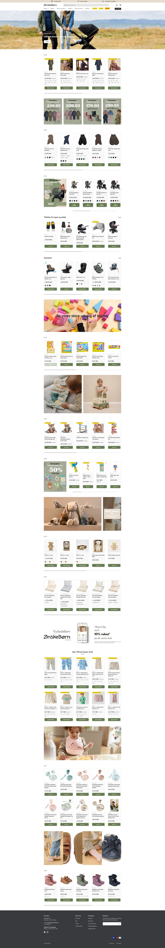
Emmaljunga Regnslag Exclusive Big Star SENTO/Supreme (81, 238)
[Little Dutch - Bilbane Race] (82, 428)
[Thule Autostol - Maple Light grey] (66, 268)
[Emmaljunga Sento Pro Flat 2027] (102, 184)
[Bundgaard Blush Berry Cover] (51, 880)
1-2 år (78, 155)
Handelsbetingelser (92, 926)
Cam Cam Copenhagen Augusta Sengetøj (113, 596)
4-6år (85, 155)
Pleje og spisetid (78, 8)
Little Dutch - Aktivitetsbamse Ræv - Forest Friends (65, 439)
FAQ (76, 921)
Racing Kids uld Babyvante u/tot (114, 149)
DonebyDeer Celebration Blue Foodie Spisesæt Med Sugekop (50, 786)
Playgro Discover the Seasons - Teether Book (102, 476)
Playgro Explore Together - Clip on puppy (87, 477)
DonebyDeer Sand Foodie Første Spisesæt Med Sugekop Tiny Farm (82, 816)
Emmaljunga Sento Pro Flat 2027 (102, 193)
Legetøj (52, 8)
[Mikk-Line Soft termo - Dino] (82, 64)
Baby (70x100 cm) (79, 602)
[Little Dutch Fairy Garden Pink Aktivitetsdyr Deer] (51, 428)
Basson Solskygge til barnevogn (112, 237)
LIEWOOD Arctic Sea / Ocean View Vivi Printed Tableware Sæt (113, 816)
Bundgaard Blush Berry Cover (50, 890)
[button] (120, 5)
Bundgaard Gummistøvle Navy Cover (113, 890)
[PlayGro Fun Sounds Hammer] (74, 467)
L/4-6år (66, 157)
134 (45, 84)
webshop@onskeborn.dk (52, 922)
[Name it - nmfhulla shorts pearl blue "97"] (98, 698)
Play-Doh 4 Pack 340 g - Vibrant (113, 357)
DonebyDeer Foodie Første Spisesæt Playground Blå (114, 785)
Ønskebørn (48, 943)
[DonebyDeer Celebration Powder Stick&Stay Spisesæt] (98, 775)
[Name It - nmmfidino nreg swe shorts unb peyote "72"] (51, 698)
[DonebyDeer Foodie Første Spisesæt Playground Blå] (114, 775)
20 (45, 896)
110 (45, 82)
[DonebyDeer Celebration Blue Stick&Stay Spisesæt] (66, 775)
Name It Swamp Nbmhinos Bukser (50, 673)
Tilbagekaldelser (92, 928)
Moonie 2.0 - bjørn (49, 555)
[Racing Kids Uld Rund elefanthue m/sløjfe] (98, 139)
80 (61, 80)
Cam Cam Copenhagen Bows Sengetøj (49, 596)
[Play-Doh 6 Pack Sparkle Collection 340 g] (98, 347)
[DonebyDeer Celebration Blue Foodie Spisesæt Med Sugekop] (51, 775)
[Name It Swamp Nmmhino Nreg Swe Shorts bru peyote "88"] (114, 663)
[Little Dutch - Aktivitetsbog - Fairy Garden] (98, 428)
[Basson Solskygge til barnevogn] (114, 227)
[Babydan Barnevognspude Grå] (98, 227)
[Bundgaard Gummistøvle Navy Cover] (114, 880)
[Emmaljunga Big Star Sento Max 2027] (88, 184)
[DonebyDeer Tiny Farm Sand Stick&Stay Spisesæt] (98, 805)
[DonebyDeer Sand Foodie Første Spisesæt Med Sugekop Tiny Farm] (82, 805)
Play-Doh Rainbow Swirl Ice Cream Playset (66, 357)
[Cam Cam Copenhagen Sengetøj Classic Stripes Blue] (66, 586)
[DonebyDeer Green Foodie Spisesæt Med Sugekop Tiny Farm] (66, 805)
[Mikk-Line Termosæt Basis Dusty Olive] (51, 64)
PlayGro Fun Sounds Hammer (73, 476)
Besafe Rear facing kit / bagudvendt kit (65, 237)
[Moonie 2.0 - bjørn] (51, 546)
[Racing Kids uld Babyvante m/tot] (82, 139)
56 (45, 679)
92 (63, 80)
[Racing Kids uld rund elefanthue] (51, 139)
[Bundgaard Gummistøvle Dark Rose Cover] (98, 880)
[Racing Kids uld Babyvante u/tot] (114, 139)
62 (63, 679)
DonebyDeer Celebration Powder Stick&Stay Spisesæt (97, 786)
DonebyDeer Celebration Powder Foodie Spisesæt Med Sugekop (81, 786)
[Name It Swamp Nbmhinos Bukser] (51, 663)
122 (51, 82)
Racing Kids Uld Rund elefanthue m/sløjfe (97, 149)
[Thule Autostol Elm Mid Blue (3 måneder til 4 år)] (114, 268)
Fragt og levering (92, 923)
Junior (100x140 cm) (64, 605)
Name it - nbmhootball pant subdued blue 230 (65, 673)
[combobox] (86, 5)
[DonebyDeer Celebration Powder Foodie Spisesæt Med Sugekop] (82, 775)
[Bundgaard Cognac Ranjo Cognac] (66, 880)
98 (55, 80)
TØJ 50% (95, 8)
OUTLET (107, 8)
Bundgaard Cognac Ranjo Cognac (66, 890)
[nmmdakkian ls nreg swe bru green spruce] (82, 698)
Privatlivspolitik (78, 926)
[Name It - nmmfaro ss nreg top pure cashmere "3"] (66, 698)
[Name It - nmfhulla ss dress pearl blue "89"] (114, 698)
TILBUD (101, 8)
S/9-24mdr (68, 155)
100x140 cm (116, 602)
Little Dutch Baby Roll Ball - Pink (114, 438)
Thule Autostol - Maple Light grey (65, 278)
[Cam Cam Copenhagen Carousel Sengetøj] (98, 586)
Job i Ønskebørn (118, 943)
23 (87, 896)
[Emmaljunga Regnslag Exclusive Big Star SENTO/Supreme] (82, 227)
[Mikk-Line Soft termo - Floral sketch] (66, 64)
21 (61, 896)
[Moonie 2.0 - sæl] (82, 546)
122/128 (81, 715)
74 (45, 80)
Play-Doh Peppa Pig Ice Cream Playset (81, 357)
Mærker (45, 8)
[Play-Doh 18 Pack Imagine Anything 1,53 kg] (51, 347)
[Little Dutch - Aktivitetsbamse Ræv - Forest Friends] (66, 428)
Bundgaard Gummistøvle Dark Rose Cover (97, 890)
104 (69, 80)
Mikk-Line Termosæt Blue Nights (97, 74)
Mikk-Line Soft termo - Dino (82, 73)
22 (84, 896)
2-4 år (81, 155)
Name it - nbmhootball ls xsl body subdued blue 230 (82, 673)
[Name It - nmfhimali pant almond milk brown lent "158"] (98, 663)
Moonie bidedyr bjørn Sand (114, 555)
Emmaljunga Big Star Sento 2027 (73, 193)
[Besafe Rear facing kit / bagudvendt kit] (66, 227)
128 (54, 82)
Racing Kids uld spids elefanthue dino (65, 149)
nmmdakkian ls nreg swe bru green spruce (81, 707)
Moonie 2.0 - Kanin (64, 555)
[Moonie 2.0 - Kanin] (66, 546)
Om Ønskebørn (111, 943)
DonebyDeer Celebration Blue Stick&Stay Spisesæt (66, 785)
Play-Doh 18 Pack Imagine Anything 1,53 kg (50, 357)
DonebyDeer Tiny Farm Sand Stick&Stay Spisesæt (98, 815)
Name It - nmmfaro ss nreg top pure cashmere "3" (66, 707)
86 (50, 80)
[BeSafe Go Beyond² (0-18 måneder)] (98, 268)
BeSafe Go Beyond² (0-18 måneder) (97, 278)
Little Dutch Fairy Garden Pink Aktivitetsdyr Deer (50, 438)
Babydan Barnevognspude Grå (98, 237)
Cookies (77, 923)
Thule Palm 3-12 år (80, 277)
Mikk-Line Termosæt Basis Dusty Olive (50, 74)
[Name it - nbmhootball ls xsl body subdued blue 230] (82, 663)
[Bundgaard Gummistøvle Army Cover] (82, 880)
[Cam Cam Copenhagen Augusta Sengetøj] (114, 586)
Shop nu (47, 41)
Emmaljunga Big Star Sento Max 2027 (87, 193)
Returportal (90, 921)
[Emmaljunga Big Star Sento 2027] (74, 184)
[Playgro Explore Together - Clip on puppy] (88, 467)
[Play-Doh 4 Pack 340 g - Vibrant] (114, 347)
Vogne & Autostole (61, 8)
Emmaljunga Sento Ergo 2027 (114, 193)
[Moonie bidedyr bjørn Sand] (114, 546)
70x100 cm (47, 602)
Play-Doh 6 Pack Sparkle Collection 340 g (97, 357)
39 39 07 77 (48, 924)
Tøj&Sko (87, 8)
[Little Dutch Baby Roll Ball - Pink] (114, 428)
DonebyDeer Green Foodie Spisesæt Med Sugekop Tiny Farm (66, 816)
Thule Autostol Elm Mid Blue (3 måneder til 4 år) (113, 278)
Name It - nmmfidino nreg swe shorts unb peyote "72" (51, 707)
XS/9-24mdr (63, 155)
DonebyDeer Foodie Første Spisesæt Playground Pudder (50, 816)
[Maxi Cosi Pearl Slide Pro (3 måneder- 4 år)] (51, 268)
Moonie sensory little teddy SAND (98, 555)
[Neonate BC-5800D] (51, 227)
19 (77, 896)
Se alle (45, 54)
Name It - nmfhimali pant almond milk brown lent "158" (97, 674)
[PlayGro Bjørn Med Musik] (115, 467)
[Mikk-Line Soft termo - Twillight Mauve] (114, 64)
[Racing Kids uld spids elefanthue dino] (66, 139)
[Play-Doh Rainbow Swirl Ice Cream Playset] (66, 347)
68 (66, 679)
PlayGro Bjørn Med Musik (114, 476)
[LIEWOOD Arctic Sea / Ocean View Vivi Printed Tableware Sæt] (114, 805)
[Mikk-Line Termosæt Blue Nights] (98, 64)
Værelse (70, 8)
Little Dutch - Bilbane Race (82, 437)
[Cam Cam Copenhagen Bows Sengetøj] (51, 586)
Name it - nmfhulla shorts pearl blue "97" (98, 707)
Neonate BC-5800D (49, 236)
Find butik (77, 918)
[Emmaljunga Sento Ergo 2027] (115, 184)
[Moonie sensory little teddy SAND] (98, 546)
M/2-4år (62, 157)
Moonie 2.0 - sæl (80, 555)
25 (63, 896)
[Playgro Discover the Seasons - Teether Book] (102, 467)
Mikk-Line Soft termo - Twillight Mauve (113, 74)
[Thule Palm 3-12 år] (82, 268)
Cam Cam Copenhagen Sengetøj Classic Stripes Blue (65, 597)
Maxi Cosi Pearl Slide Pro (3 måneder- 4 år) (51, 278)
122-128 (67, 714)
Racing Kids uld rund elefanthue (49, 149)
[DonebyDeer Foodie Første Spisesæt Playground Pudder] (51, 805)
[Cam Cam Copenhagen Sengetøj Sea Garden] (82, 586)
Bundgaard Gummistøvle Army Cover (81, 890)
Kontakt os (90, 918)
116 (48, 82)
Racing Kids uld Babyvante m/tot (82, 149)
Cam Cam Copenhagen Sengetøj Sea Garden (81, 596)
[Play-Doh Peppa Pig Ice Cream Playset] (82, 347)
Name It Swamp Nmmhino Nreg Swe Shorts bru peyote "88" (114, 674)
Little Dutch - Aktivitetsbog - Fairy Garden (98, 438)
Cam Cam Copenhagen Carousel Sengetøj (97, 596)
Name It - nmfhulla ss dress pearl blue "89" (114, 707)
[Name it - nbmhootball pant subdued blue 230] (66, 663)
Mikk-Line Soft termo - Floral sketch (65, 74)
